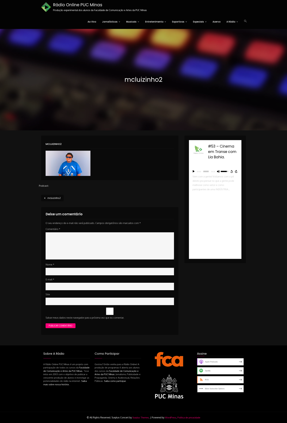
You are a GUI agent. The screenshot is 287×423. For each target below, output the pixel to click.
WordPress (170, 417)
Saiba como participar (115, 381)
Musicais (131, 21)
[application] (215, 171)
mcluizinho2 (54, 144)
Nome (50, 264)
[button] (245, 21)
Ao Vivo (92, 21)
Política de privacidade (188, 417)
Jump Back (231, 171)
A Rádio (230, 21)
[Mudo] (218, 171)
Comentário (53, 229)
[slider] (206, 171)
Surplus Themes (140, 417)
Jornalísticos (109, 21)
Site (48, 294)
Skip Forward (236, 171)
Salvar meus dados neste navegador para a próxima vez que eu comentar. (85, 317)
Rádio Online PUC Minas (77, 5)
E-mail (50, 279)
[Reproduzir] (193, 171)
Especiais (198, 21)
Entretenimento (154, 21)
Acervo (216, 21)
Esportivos (178, 21)
